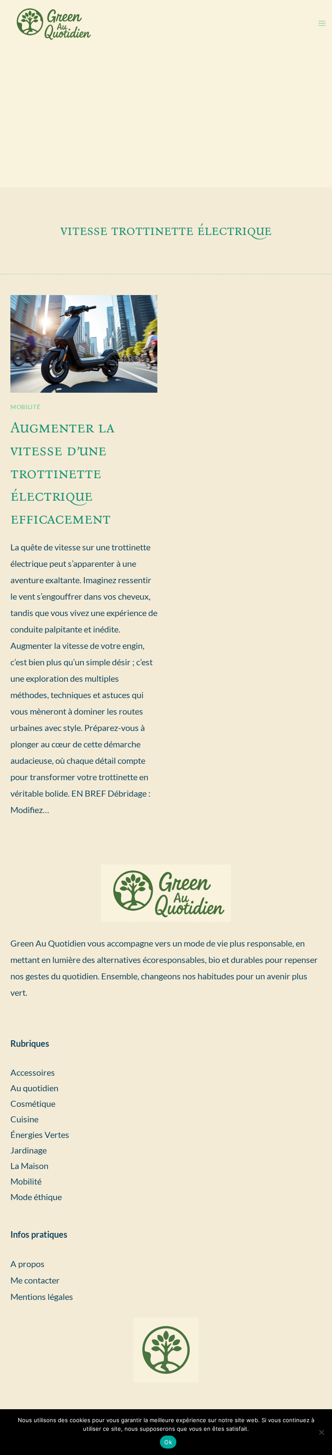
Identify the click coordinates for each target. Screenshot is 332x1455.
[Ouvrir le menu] (322, 23)
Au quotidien (34, 1088)
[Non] (321, 1432)
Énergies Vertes (39, 1134)
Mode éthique (36, 1196)
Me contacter (35, 1280)
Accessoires (32, 1072)
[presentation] (83, 344)
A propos (27, 1263)
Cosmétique (32, 1103)
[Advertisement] (166, 122)
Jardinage (28, 1150)
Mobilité (25, 406)
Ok (168, 1442)
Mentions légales (41, 1296)
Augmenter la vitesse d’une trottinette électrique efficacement (62, 472)
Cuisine (24, 1119)
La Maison (29, 1165)
